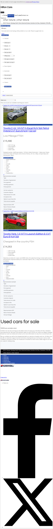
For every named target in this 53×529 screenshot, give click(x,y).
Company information (9, 363)
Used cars (5, 357)
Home (4, 355)
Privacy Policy (35, 2)
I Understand (28, 2)
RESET (4, 95)
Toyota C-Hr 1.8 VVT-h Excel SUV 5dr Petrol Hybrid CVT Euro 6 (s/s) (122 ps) (22, 105)
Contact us (6, 360)
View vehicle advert (8, 158)
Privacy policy (6, 361)
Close (2, 33)
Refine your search (5, 26)
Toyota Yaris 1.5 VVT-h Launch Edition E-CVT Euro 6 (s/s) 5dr (18, 211)
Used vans (6, 358)
